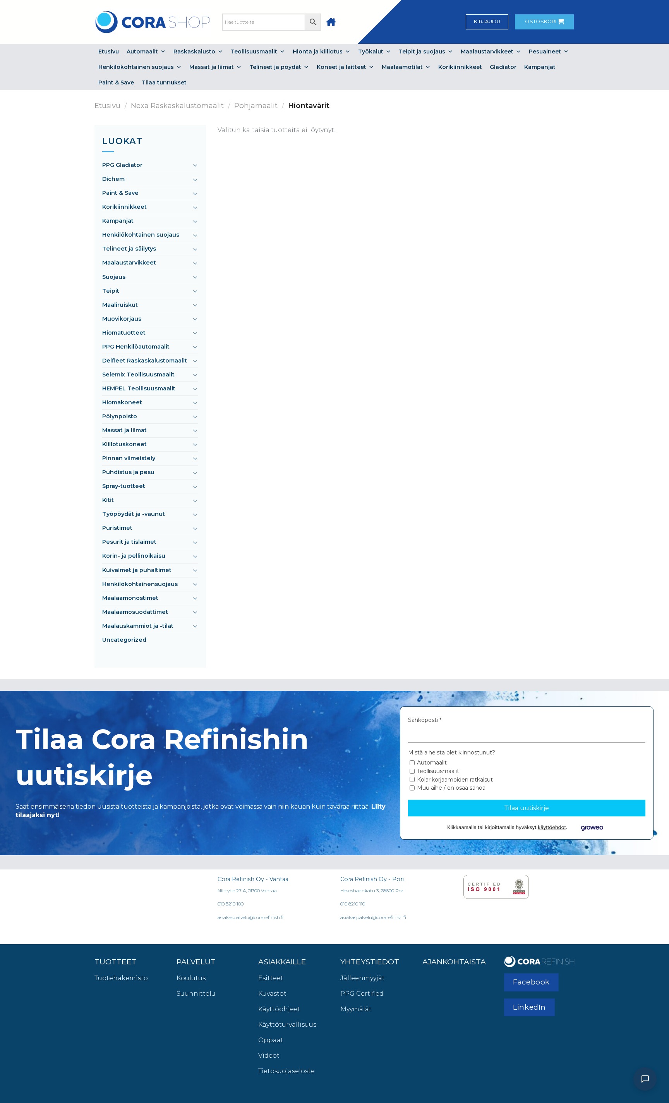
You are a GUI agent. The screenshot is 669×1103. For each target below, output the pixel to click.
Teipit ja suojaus (422, 51)
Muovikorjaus (121, 318)
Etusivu (108, 51)
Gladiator (503, 67)
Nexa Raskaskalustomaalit (177, 105)
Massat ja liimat (211, 67)
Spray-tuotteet (123, 486)
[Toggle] (195, 165)
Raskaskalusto (194, 51)
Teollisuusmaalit (254, 51)
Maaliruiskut (120, 304)
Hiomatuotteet (124, 332)
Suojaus (113, 276)
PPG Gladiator (122, 164)
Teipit (110, 290)
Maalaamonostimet (130, 597)
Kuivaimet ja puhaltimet (137, 570)
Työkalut (370, 51)
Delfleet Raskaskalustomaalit (144, 360)
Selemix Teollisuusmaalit (138, 374)
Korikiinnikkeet (460, 67)
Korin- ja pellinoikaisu (133, 555)
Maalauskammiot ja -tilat (137, 625)
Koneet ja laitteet (341, 67)
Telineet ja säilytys (129, 248)
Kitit (108, 500)
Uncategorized (124, 639)
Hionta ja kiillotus (318, 51)
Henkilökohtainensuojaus (140, 584)
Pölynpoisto (119, 416)
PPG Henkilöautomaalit (136, 346)
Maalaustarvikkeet (487, 51)
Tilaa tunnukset (164, 82)
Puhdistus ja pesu (128, 472)
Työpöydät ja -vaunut (133, 513)
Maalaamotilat (402, 67)
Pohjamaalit (256, 105)
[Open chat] (645, 1079)
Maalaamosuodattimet (135, 611)
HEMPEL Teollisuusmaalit (138, 388)
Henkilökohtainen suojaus (136, 67)
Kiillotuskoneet (124, 444)
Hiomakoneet (122, 402)
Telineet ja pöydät (275, 67)
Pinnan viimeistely (128, 458)
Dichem (113, 178)
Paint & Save (116, 82)
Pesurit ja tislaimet (129, 541)
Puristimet (117, 527)
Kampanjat (540, 67)
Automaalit (142, 51)
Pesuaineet (545, 51)
